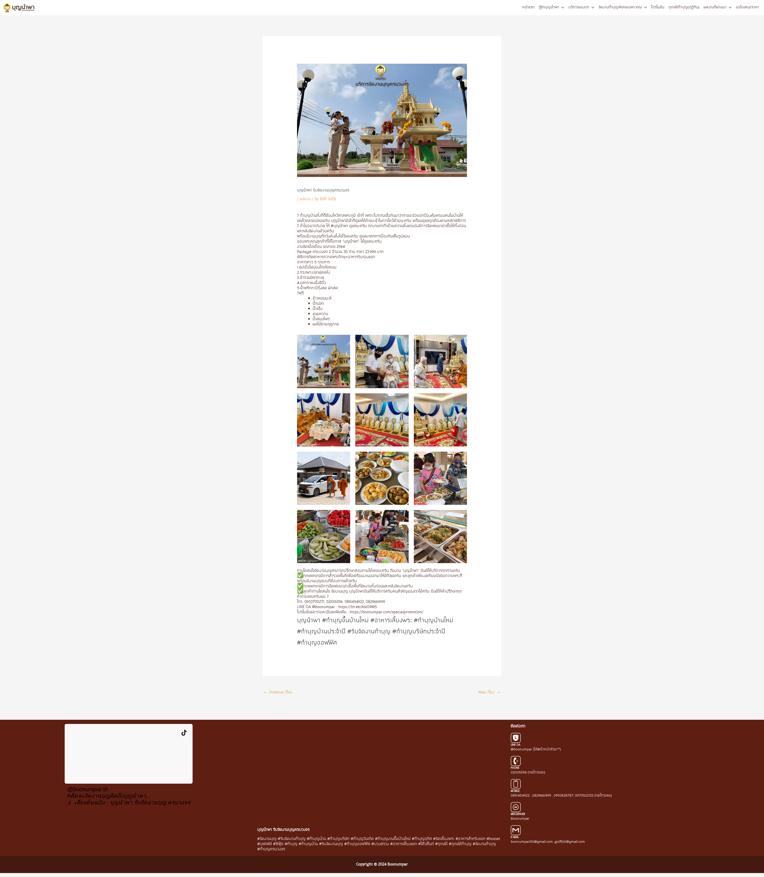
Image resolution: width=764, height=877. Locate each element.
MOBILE (515, 791)
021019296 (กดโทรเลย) (528, 772)
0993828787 (563, 795)
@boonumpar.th (87, 789)
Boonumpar (520, 818)
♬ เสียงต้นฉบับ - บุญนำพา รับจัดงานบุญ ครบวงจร (128, 802)
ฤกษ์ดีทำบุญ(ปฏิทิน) (683, 7)
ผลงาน (305, 199)
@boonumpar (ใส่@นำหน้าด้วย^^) (536, 749)
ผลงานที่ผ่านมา (715, 7)
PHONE (515, 768)
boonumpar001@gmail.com (532, 842)
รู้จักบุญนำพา (549, 7)
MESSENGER (518, 814)
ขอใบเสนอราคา (747, 7)
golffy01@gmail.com (569, 842)
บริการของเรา (578, 7)
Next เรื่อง (489, 692)
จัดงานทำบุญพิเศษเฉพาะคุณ (620, 7)
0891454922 (520, 795)
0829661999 (541, 795)
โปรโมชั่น (657, 7)
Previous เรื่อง (277, 692)
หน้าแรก (528, 7)
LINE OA (515, 744)
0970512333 (584, 795)
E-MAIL (515, 837)
